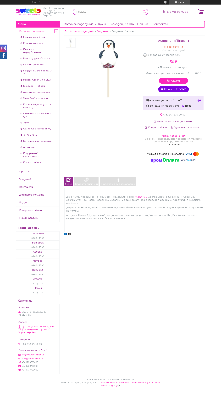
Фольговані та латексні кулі (37, 115)
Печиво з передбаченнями (33, 50)
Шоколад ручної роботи (37, 58)
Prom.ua (129, 380)
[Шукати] (144, 12)
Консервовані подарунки (37, 141)
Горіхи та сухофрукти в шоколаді (37, 106)
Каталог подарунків (78, 24)
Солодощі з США (122, 24)
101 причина (30, 135)
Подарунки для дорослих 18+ (37, 72)
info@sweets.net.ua (33, 359)
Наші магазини (28, 218)
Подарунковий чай (34, 37)
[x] (69, 234)
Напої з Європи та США (37, 80)
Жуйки (26, 123)
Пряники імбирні (32, 162)
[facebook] (65, 234)
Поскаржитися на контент (114, 383)
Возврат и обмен (30, 210)
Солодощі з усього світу (37, 129)
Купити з (169, 89)
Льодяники (103, 31)
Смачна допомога (33, 65)
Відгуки (23, 202)
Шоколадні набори (34, 86)
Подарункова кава (33, 43)
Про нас (24, 171)
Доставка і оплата (31, 194)
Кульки (102, 24)
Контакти (160, 24)
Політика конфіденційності (145, 383)
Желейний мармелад (35, 98)
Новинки (143, 24)
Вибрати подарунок (32, 31)
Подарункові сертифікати (31, 154)
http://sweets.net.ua (33, 355)
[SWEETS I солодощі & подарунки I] (29, 11)
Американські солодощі (36, 92)
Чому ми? (25, 179)
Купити (175, 81)
